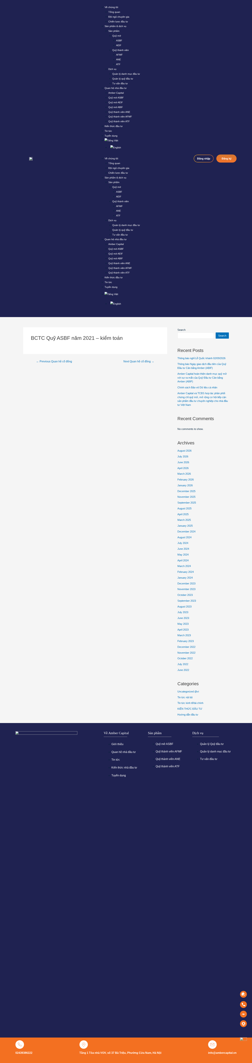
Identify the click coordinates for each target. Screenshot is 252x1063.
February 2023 (185, 641)
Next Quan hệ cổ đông (138, 361)
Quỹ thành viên (120, 50)
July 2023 (182, 612)
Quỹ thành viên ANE (119, 112)
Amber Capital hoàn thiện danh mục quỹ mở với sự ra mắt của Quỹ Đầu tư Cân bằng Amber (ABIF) (202, 377)
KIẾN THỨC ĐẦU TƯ (189, 708)
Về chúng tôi (111, 7)
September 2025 (186, 502)
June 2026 (183, 462)
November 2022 (186, 652)
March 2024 (184, 566)
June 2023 (183, 618)
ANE (118, 59)
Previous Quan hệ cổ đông (54, 361)
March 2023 (184, 635)
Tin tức (108, 131)
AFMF (119, 54)
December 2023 (186, 583)
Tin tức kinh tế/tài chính (190, 702)
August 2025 (184, 508)
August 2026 (184, 450)
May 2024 (183, 554)
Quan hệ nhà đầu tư (116, 88)
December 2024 (186, 531)
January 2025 (185, 525)
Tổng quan (114, 12)
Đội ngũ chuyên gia (118, 16)
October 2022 (185, 658)
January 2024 (185, 577)
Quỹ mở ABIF (115, 107)
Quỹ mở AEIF (115, 102)
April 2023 (183, 629)
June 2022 (183, 669)
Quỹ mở (116, 35)
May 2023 (183, 623)
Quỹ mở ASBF (116, 97)
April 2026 (183, 468)
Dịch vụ (112, 69)
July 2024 (182, 542)
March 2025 (184, 519)
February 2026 (185, 479)
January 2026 (185, 485)
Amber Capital (116, 92)
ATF (118, 64)
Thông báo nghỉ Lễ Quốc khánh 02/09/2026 (201, 358)
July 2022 (182, 664)
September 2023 (186, 600)
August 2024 (184, 537)
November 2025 (186, 496)
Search (181, 329)
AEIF (118, 45)
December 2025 (186, 491)
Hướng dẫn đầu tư (187, 714)
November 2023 (186, 589)
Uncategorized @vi (188, 691)
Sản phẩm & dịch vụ (115, 26)
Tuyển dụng (111, 135)
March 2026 (184, 473)
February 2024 (185, 571)
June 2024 (183, 548)
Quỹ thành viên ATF (119, 121)
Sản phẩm (113, 31)
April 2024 (183, 560)
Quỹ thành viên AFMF (120, 116)
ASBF (119, 40)
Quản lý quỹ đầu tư (122, 78)
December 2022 (186, 646)
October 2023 (185, 594)
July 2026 (182, 456)
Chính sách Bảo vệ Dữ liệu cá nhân (197, 387)
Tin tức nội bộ (185, 697)
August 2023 (184, 606)
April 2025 (183, 514)
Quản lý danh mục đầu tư (126, 73)
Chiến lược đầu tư (118, 21)
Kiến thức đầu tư (114, 126)
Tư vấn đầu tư (120, 83)
